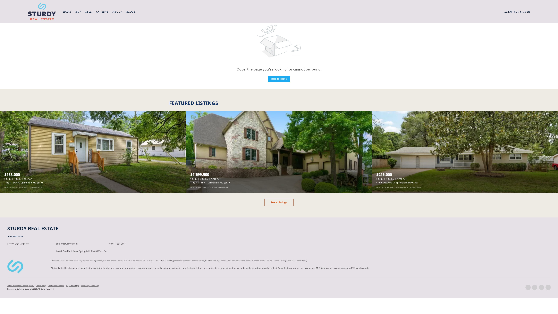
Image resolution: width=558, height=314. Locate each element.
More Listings (279, 202)
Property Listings (72, 285)
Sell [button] (88, 11)
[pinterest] (548, 287)
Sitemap (84, 285)
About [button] (117, 11)
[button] (42, 11)
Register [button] (510, 12)
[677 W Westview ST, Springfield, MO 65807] (465, 152)
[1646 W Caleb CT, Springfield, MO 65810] (279, 152)
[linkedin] (534, 287)
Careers (102, 11)
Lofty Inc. (20, 289)
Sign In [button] (525, 12)
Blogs (130, 11)
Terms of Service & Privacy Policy (20, 285)
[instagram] (541, 287)
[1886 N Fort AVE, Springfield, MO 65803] (93, 152)
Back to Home (279, 78)
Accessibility (94, 285)
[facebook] (528, 287)
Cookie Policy (41, 285)
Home (67, 11)
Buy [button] (78, 11)
